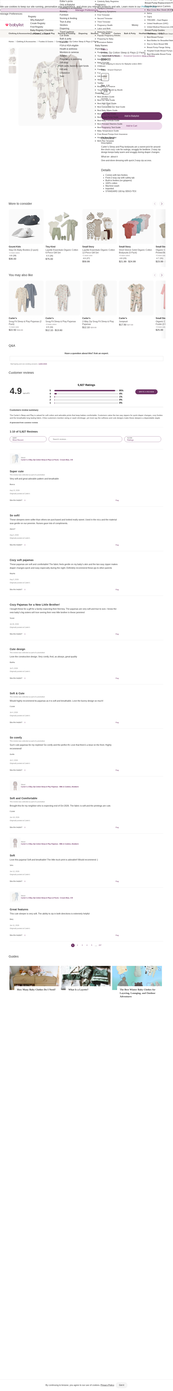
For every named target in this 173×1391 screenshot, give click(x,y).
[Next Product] (161, 203)
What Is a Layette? (78, 989)
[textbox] (86, 358)
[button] (86, 390)
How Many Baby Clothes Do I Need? (36, 989)
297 (100, 945)
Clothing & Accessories (19, 33)
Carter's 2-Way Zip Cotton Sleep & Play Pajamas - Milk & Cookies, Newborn (50, 787)
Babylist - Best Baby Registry (14, 25)
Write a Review (148, 56)
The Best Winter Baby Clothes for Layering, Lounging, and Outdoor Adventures (137, 993)
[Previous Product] (155, 203)
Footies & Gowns (46, 41)
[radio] (12, 51)
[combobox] (28, 439)
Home (11, 41)
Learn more (43, 364)
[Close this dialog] (0, 2)
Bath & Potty (130, 33)
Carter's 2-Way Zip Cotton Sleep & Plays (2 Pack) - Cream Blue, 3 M (47, 460)
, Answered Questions (132, 56)
